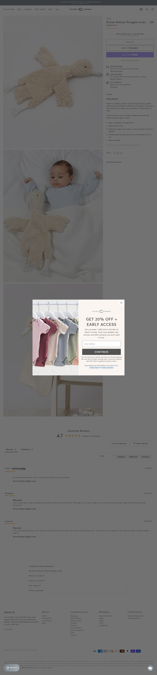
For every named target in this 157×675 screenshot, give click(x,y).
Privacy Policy (94, 367)
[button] (150, 668)
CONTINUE (101, 351)
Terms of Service (107, 367)
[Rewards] (12, 667)
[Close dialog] (121, 303)
